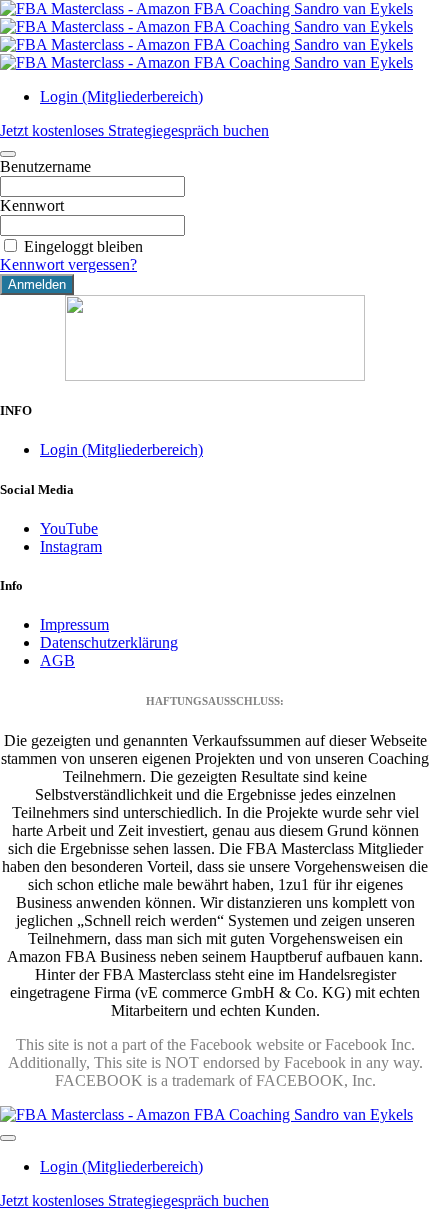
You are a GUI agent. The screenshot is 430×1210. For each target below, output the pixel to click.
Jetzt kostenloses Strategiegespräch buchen (134, 130)
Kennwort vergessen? (68, 264)
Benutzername (45, 166)
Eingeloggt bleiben (83, 246)
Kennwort (32, 205)
